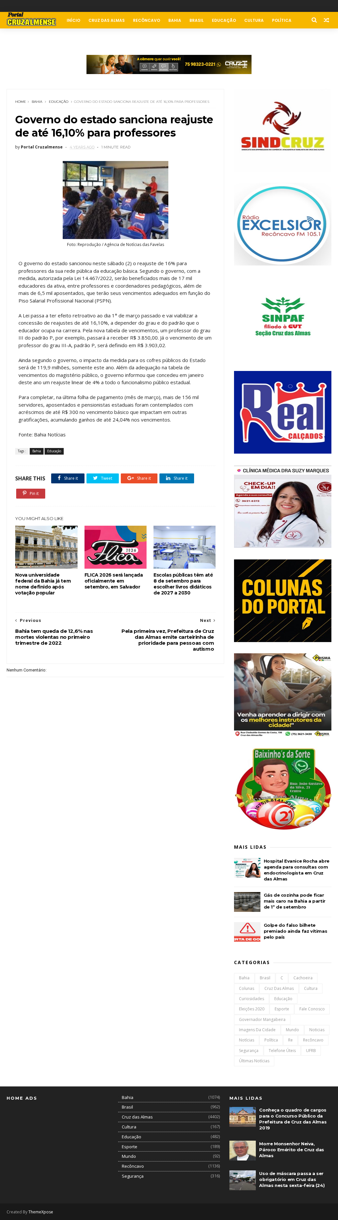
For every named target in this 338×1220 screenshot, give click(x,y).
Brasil (196, 20)
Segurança (248, 1050)
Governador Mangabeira (262, 1019)
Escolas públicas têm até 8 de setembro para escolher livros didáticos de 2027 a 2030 (183, 584)
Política (281, 20)
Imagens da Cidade (257, 1030)
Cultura (254, 20)
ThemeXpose (40, 1212)
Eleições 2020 (251, 1009)
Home (20, 102)
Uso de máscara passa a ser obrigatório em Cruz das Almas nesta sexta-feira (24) (291, 1179)
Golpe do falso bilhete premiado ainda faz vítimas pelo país (295, 931)
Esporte (282, 1009)
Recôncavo (146, 20)
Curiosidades (251, 998)
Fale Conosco (55, 37)
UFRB (311, 1050)
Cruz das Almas (106, 20)
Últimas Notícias (254, 1061)
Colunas (21, 37)
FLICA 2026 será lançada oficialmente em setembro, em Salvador (113, 581)
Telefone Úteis (282, 1050)
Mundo (292, 1030)
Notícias (246, 1040)
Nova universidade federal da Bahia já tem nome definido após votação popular (43, 584)
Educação (224, 20)
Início (73, 20)
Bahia (174, 20)
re (290, 1040)
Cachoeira (303, 978)
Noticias (316, 1030)
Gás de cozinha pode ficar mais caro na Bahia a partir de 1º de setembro (294, 901)
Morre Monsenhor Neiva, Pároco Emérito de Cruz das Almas (291, 1149)
